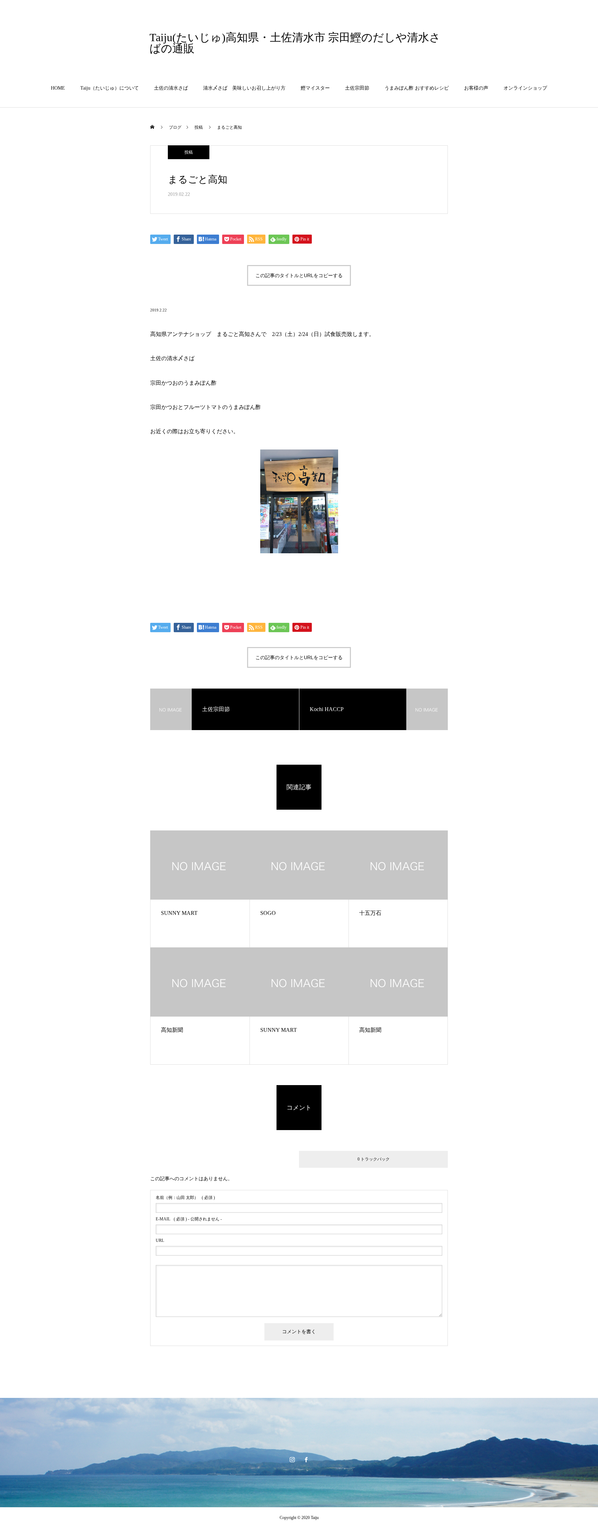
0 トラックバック (373, 1159)
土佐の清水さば (171, 88)
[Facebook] (305, 1459)
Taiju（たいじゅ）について (109, 88)
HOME (58, 88)
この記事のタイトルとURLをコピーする (299, 275)
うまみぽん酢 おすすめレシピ (416, 88)
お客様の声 (476, 88)
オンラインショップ (525, 88)
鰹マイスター (315, 88)
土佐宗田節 (357, 88)
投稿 (188, 152)
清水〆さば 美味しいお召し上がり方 (244, 88)
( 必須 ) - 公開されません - (189, 1219)
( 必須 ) (185, 1197)
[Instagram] (292, 1459)
